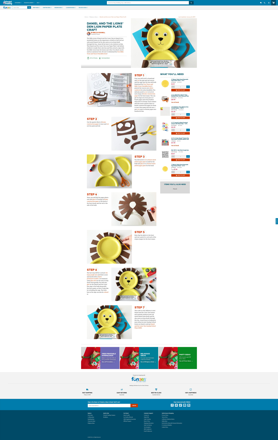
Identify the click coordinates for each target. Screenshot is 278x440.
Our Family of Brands (128, 417)
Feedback (276, 221)
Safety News (164, 421)
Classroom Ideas (91, 421)
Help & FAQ (146, 417)
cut (138, 80)
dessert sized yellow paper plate (145, 164)
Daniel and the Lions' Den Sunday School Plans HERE (145, 326)
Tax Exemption (147, 427)
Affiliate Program (127, 421)
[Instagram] (188, 405)
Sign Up (134, 405)
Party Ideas (90, 415)
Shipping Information (149, 423)
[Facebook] (172, 405)
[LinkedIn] (184, 405)
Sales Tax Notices (148, 425)
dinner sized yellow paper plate (145, 161)
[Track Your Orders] (261, 2)
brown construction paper (96, 123)
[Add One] (188, 86)
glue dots (93, 280)
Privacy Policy (165, 415)
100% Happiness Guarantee (130, 419)
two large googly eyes (97, 274)
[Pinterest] (176, 405)
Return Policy (147, 421)
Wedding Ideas (91, 419)
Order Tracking (147, 419)
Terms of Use (164, 417)
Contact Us (146, 415)
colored (106, 292)
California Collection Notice (168, 419)
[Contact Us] (265, 2)
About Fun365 (127, 415)
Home (86, 17)
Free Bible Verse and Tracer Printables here (105, 53)
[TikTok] (180, 405)
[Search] (191, 2)
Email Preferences (148, 431)
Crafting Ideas (91, 417)
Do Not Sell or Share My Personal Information (172, 423)
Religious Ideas (94, 17)
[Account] (269, 2)
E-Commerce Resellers (167, 425)
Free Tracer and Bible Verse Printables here (144, 85)
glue (141, 164)
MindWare (105, 417)
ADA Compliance (147, 429)
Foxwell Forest (95, 34)
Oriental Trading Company (109, 415)
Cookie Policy (165, 427)
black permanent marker (94, 278)
